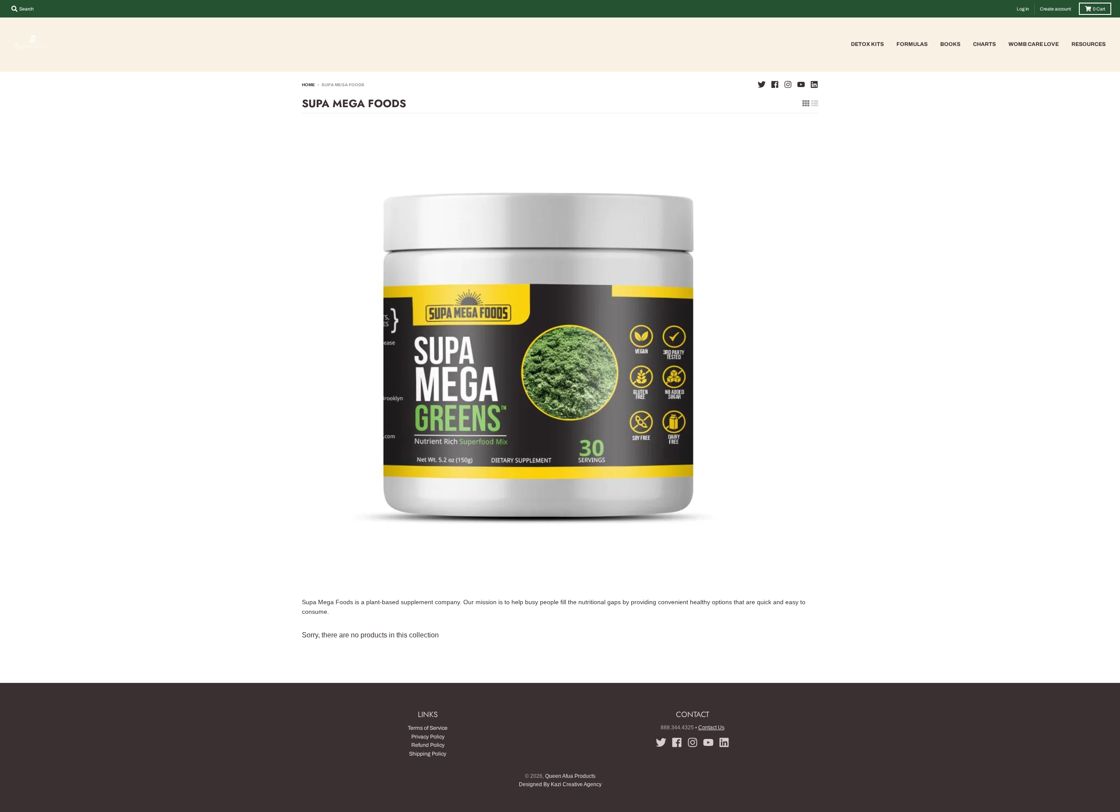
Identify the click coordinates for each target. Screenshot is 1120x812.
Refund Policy (427, 745)
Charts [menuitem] (984, 44)
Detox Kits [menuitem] (867, 44)
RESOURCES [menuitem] (1088, 44)
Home (308, 85)
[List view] (814, 103)
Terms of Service (428, 728)
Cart (1099, 9)
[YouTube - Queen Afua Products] (801, 84)
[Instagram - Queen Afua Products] (788, 84)
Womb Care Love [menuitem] (1033, 44)
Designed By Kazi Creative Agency (560, 784)
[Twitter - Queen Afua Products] (762, 84)
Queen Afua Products (570, 776)
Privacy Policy (427, 737)
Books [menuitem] (950, 44)
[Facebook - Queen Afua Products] (775, 84)
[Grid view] (805, 103)
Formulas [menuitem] (912, 44)
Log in (1023, 9)
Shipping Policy (427, 754)
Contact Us (711, 727)
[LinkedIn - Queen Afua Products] (814, 84)
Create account (1055, 9)
